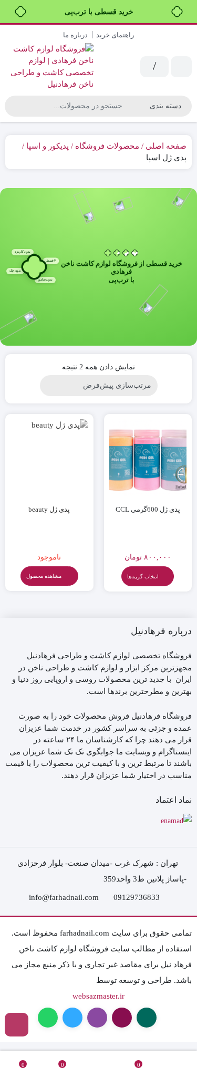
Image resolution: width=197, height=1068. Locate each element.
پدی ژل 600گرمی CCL (148, 509)
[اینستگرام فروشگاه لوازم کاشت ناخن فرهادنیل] (16, 1024)
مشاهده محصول (44, 576)
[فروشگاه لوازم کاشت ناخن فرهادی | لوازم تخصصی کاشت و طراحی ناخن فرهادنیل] (49, 66)
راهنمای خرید (115, 35)
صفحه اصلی (166, 146)
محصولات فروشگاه (107, 146)
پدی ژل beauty (49, 509)
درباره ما (75, 35)
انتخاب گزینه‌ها (143, 576)
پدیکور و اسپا (47, 146)
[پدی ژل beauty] (49, 458)
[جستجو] (14, 106)
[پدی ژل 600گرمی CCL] (148, 458)
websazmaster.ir (98, 996)
